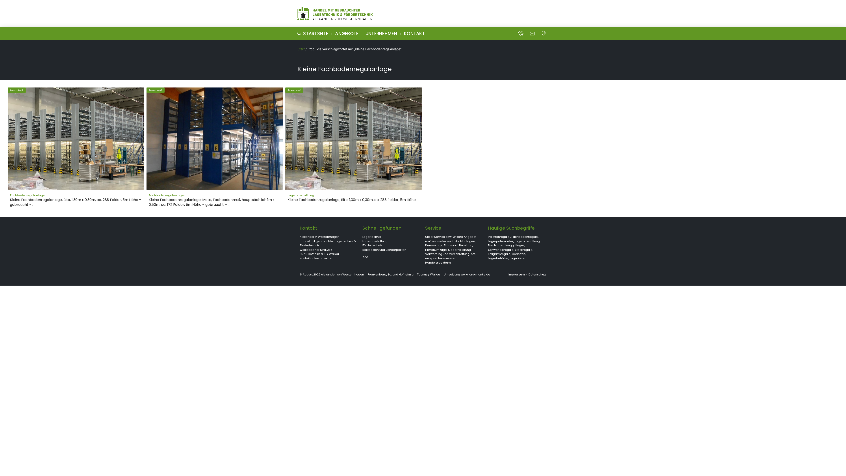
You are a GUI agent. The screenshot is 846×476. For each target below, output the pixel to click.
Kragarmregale (499, 254)
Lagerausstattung (375, 241)
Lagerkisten (518, 258)
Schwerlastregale (501, 250)
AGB (365, 257)
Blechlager (496, 245)
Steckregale (523, 250)
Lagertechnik (371, 237)
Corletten (518, 254)
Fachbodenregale (525, 237)
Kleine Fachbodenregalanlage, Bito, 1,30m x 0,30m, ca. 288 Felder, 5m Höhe (352, 199)
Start (301, 49)
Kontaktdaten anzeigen (316, 258)
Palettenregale (499, 237)
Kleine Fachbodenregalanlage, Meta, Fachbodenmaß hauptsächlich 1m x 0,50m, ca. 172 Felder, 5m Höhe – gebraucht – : (212, 202)
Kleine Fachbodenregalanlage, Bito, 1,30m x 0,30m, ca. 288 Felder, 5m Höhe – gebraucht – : (75, 202)
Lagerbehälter (498, 258)
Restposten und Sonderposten (384, 250)
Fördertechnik (372, 245)
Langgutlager (514, 245)
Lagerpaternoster (500, 241)
